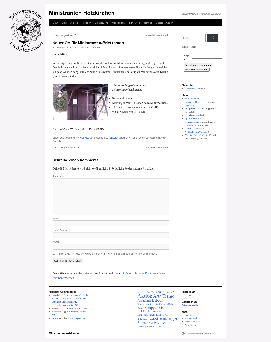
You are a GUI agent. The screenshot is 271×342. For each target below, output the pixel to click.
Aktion (144, 295)
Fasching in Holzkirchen (195, 101)
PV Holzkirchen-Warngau (196, 131)
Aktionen (86, 22)
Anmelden (189, 314)
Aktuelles (84, 137)
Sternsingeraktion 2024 (69, 304)
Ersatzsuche (101, 22)
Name (56, 218)
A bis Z (74, 22)
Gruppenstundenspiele (194, 108)
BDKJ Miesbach (192, 98)
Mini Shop (134, 22)
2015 (167, 292)
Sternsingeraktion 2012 (66, 35)
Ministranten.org (192, 121)
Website (57, 241)
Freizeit (163, 304)
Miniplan (157, 311)
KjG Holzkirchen (192, 118)
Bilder (157, 300)
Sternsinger (166, 318)
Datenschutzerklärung (191, 304)
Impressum (186, 294)
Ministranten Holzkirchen (81, 12)
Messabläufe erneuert (158, 35)
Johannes (96, 47)
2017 (171, 292)
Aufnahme (144, 300)
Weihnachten (157, 326)
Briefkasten (112, 137)
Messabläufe (119, 22)
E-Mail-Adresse (61, 230)
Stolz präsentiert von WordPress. (199, 333)
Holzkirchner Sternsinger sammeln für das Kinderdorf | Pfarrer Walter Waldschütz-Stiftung (70, 298)
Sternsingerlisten (144, 326)
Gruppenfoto (154, 307)
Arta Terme (163, 296)
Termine (148, 22)
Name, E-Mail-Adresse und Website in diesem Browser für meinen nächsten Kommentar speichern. (107, 253)
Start (55, 22)
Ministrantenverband (194, 128)
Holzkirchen (144, 311)
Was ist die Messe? (193, 135)
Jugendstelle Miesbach (194, 115)
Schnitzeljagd (145, 319)
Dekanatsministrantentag (148, 304)
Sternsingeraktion (151, 322)
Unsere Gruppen (164, 22)
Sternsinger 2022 (69, 301)
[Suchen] (212, 38)
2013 (154, 292)
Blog (64, 22)
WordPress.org (191, 324)
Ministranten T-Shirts (194, 88)
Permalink (58, 140)
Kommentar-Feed (192, 321)
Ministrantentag (145, 314)
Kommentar (59, 175)
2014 (161, 291)
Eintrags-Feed (191, 318)
